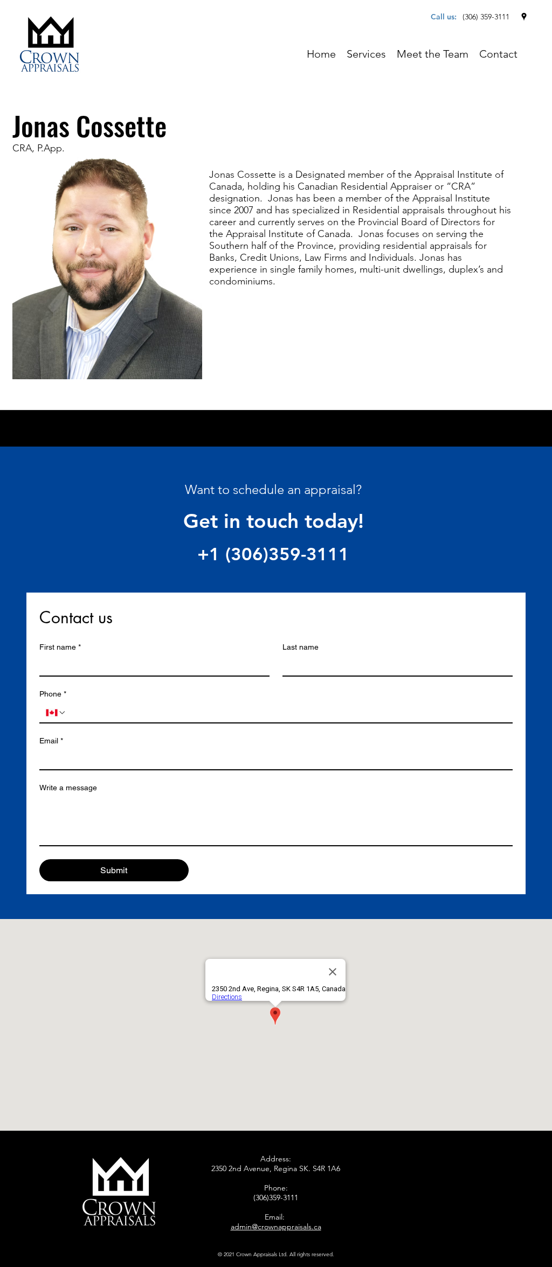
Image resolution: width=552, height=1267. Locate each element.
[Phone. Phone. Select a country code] (56, 712)
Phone (52, 694)
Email (51, 740)
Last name (300, 647)
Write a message (68, 787)
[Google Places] (524, 16)
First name (60, 647)
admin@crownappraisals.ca (276, 1226)
